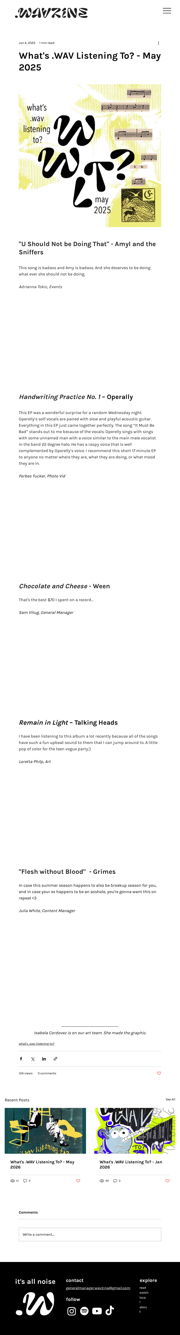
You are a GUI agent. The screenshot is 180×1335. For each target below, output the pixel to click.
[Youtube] (97, 1311)
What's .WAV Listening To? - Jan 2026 (131, 1164)
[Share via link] (55, 1058)
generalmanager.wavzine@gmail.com (98, 1288)
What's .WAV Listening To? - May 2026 (42, 1164)
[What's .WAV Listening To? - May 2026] (45, 1131)
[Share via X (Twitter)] (32, 1058)
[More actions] (158, 43)
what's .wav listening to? (36, 1044)
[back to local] (39, 29)
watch (143, 1292)
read (142, 1287)
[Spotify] (84, 1311)
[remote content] (90, 338)
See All (170, 1099)
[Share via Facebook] (21, 1058)
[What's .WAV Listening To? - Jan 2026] (134, 1131)
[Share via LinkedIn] (44, 1058)
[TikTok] (109, 1311)
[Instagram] (71, 1311)
